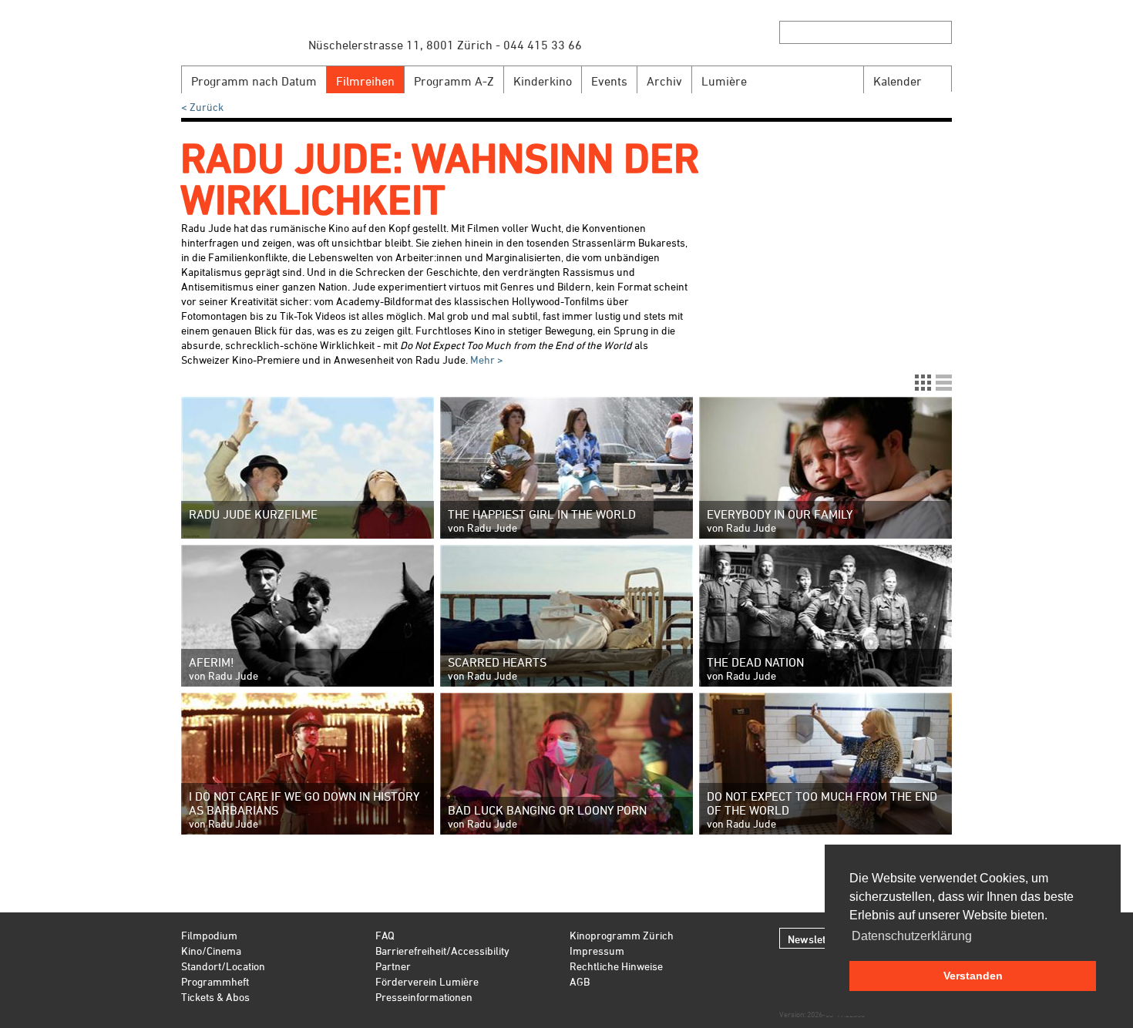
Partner (393, 966)
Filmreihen (365, 81)
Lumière (724, 81)
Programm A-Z (454, 81)
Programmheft (215, 981)
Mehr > (485, 359)
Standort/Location (223, 966)
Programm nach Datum (254, 81)
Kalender (897, 81)
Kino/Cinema (211, 950)
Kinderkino (542, 81)
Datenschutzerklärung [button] (912, 935)
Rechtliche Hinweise (616, 966)
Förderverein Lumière (427, 981)
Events (609, 81)
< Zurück (202, 106)
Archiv (664, 81)
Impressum (597, 950)
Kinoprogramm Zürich (622, 935)
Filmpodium (209, 935)
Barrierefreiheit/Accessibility (442, 950)
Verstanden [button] (973, 975)
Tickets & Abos (215, 996)
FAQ (385, 935)
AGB (580, 981)
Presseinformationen (423, 996)
